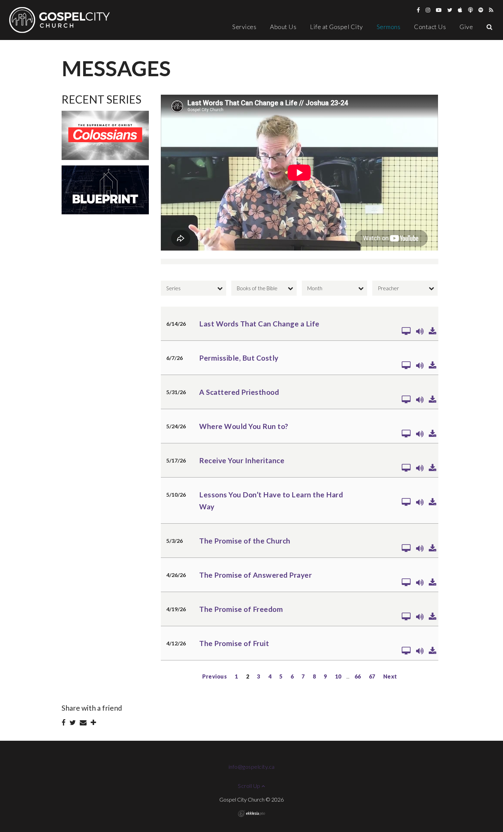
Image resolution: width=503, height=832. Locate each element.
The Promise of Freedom (241, 609)
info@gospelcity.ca (252, 766)
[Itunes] (460, 9)
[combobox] (193, 288)
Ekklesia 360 (251, 813)
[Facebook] (418, 9)
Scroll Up (249, 785)
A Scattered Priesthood (239, 392)
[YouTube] (439, 9)
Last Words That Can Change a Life (259, 323)
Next (390, 676)
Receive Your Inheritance (241, 460)
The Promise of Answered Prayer (255, 575)
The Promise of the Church (245, 540)
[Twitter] (450, 9)
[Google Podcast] (491, 9)
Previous (214, 676)
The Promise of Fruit (234, 643)
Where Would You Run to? (243, 426)
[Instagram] (428, 9)
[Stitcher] (470, 9)
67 (372, 676)
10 (338, 676)
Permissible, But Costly (239, 357)
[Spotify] (480, 9)
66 (357, 676)
